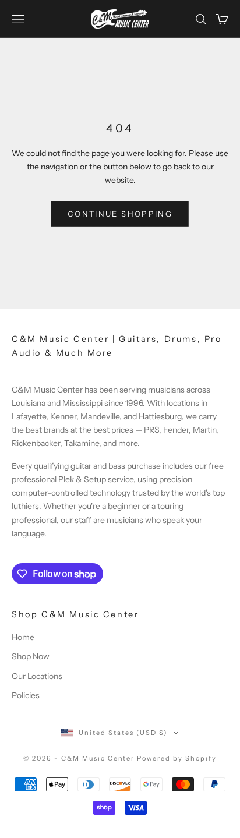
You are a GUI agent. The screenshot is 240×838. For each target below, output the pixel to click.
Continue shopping (120, 213)
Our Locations (37, 676)
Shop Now (31, 656)
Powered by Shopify (177, 758)
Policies (26, 695)
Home (23, 637)
